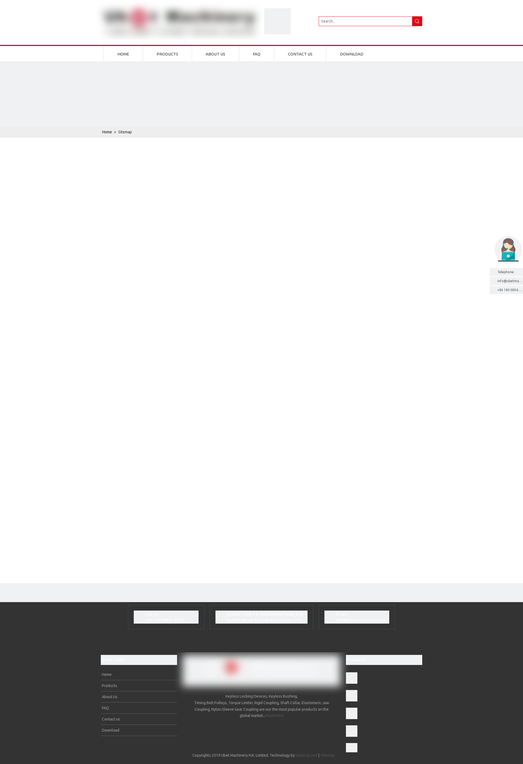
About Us (109, 697)
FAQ (105, 708)
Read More (274, 715)
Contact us (110, 719)
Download (110, 730)
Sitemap (328, 755)
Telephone (505, 272)
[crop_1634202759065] (277, 21)
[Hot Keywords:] (417, 21)
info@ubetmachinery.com (361, 620)
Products (109, 685)
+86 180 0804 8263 (510, 290)
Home (106, 674)
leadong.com (306, 755)
